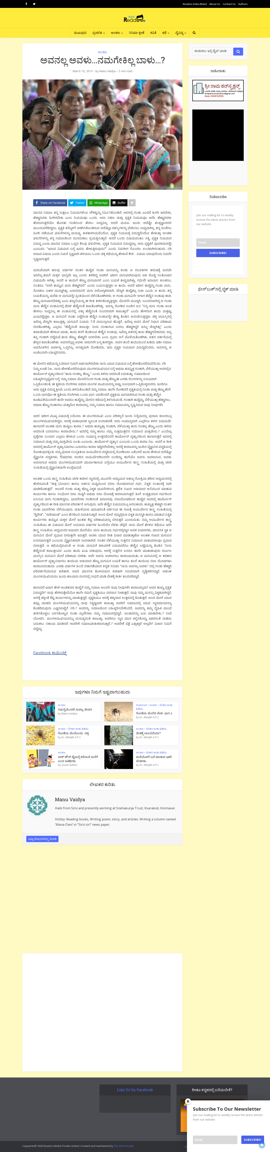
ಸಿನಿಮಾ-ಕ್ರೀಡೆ (136, 32)
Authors (243, 4)
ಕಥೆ (164, 32)
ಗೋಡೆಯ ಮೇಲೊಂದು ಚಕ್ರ (73, 733)
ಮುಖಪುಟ (80, 32)
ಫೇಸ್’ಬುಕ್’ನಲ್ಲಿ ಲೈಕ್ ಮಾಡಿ (218, 289)
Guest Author (69, 765)
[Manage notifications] (262, 1145)
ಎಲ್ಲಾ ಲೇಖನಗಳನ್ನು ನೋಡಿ (42, 839)
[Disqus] (102, 900)
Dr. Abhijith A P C (149, 717)
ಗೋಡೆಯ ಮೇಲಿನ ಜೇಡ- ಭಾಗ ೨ (154, 713)
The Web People (124, 1146)
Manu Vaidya (107, 71)
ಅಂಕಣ (115, 32)
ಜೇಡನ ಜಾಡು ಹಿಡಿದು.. (79, 728)
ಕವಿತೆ (153, 32)
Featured (141, 705)
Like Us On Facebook (135, 1089)
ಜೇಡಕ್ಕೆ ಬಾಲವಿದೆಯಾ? (148, 733)
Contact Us (229, 4)
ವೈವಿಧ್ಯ (179, 32)
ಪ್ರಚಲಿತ (97, 32)
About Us (214, 4)
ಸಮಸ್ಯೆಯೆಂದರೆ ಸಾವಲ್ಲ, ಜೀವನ (75, 709)
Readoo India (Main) (195, 4)
